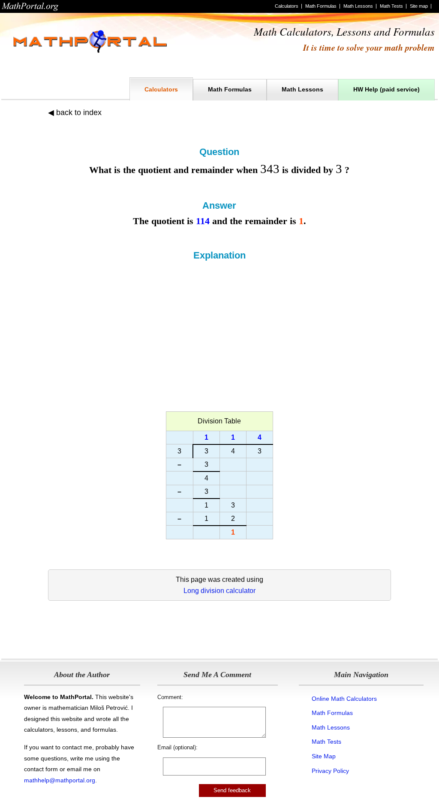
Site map (419, 6)
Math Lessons (358, 6)
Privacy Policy (330, 770)
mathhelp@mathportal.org (59, 780)
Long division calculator (219, 590)
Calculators (286, 6)
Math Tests (391, 6)
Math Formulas (321, 6)
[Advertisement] (219, 325)
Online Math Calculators (344, 698)
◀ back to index (75, 112)
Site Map (324, 756)
